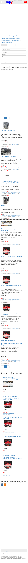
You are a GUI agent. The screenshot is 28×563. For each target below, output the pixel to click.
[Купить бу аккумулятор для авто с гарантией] (6, 307)
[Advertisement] (14, 19)
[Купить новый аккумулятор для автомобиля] (6, 280)
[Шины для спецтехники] (6, 151)
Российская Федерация (5, 40)
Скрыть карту (5, 67)
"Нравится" (10, 45)
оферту (15, 561)
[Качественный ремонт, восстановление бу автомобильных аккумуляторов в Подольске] (6, 335)
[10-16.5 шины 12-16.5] (6, 200)
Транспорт (3, 143)
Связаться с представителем (6, 551)
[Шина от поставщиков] (6, 125)
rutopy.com (21, 555)
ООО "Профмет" (16, 244)
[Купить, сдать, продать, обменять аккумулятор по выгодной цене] (6, 251)
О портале (10, 549)
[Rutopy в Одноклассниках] (5, 484)
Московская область (16, 40)
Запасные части (9, 143)
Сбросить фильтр (14, 61)
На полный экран (15, 67)
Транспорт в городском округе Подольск (9, 36)
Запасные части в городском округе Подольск (10, 38)
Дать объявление (4, 549)
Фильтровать (6, 62)
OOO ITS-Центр (15, 144)
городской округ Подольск (7, 42)
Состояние (5, 52)
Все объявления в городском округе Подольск (10, 35)
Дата (3, 45)
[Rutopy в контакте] (2, 484)
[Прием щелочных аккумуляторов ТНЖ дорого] (6, 223)
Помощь (14, 549)
